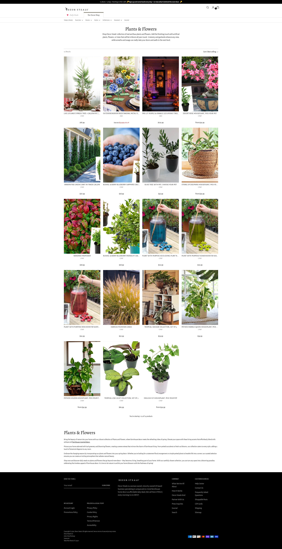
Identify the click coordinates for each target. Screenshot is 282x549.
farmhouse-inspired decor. (81, 442)
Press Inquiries (177, 504)
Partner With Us (178, 500)
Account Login (69, 508)
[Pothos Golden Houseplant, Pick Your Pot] (82, 368)
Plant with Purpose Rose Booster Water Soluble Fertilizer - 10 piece (94, 327)
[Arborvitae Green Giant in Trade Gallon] (82, 155)
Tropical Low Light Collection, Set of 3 (121, 398)
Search (174, 512)
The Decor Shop (94, 15)
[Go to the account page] (212, 7)
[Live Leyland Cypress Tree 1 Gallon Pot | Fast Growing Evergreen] (82, 84)
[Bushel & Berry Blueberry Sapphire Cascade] (121, 155)
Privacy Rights (92, 517)
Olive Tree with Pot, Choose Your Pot (161, 185)
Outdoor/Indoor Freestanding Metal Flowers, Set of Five (128, 113)
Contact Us (199, 488)
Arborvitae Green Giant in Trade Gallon (82, 185)
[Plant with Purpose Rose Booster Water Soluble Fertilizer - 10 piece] (82, 297)
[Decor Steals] (77, 9)
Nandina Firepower (82, 256)
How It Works (177, 491)
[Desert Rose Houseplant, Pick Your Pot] (200, 84)
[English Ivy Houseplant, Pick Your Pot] (160, 368)
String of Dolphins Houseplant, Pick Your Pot (202, 185)
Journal (174, 508)
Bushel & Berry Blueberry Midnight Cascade (122, 256)
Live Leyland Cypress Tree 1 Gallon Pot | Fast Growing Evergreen (92, 113)
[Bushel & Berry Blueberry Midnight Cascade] (121, 226)
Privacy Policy (92, 508)
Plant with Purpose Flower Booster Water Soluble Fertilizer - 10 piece (213, 256)
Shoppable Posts (201, 500)
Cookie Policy (92, 512)
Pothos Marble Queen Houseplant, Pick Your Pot (203, 327)
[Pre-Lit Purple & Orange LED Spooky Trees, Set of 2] (160, 84)
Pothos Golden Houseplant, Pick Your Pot (82, 398)
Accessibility (91, 525)
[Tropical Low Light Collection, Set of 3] (121, 368)
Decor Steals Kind (178, 495)
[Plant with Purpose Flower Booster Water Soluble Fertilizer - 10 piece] (200, 226)
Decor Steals (78, 531)
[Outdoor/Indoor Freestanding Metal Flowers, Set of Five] (121, 84)
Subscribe (106, 485)
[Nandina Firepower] (82, 226)
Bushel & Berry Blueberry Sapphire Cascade (122, 185)
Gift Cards (199, 504)
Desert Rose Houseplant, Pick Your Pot (200, 113)
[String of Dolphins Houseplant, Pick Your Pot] (200, 155)
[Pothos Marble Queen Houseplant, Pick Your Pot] (200, 297)
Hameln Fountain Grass (121, 327)
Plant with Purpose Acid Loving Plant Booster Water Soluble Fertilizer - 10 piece (177, 256)
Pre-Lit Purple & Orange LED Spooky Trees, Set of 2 (164, 113)
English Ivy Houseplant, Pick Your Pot (160, 398)
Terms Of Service (93, 521)
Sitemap (198, 512)
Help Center (199, 484)
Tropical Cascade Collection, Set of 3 (160, 327)
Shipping (198, 508)
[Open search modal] (207, 7)
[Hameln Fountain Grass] (121, 297)
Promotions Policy (71, 512)
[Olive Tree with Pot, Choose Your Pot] (160, 155)
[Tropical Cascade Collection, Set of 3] (160, 297)
